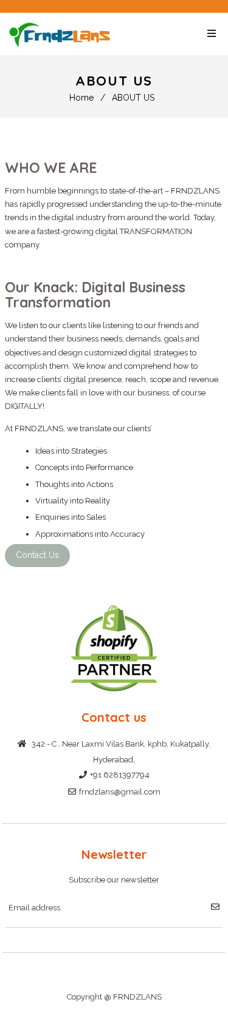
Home (81, 97)
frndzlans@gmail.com (120, 791)
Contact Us (37, 555)
